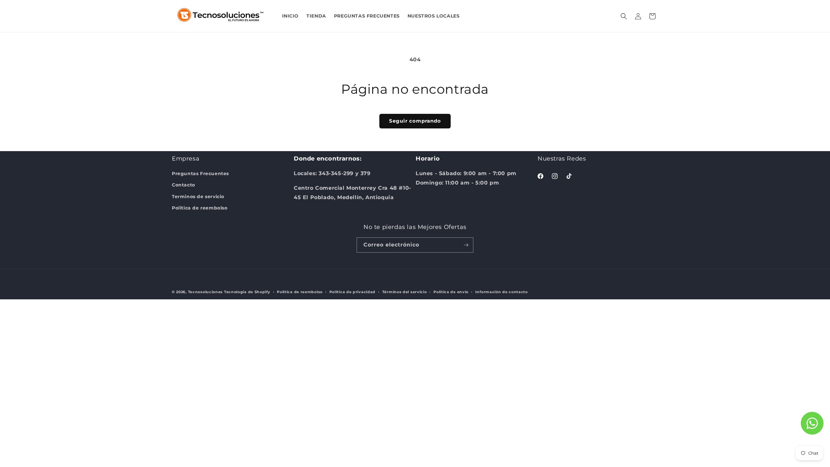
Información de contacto (501, 292)
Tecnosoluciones (205, 292)
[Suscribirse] (466, 245)
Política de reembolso (300, 292)
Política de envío (450, 292)
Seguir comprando (415, 121)
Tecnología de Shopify (247, 292)
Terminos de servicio (198, 196)
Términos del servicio (404, 292)
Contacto (183, 185)
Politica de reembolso (200, 208)
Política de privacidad (352, 292)
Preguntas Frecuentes (200, 173)
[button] (624, 16)
